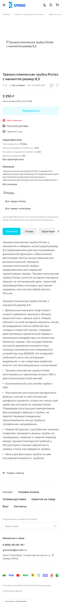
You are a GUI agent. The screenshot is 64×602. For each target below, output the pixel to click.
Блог (6, 506)
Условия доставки (14, 499)
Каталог (8, 492)
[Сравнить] (51, 85)
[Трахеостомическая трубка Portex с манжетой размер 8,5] (30, 44)
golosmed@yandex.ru (15, 550)
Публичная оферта (12, 591)
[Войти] (50, 5)
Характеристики (51, 231)
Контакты (20, 506)
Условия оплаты (28, 492)
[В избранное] (57, 85)
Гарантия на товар (43, 499)
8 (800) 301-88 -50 (13, 544)
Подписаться (30, 110)
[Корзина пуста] (57, 5)
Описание (11, 231)
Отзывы (29, 231)
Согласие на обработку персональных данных (27, 585)
